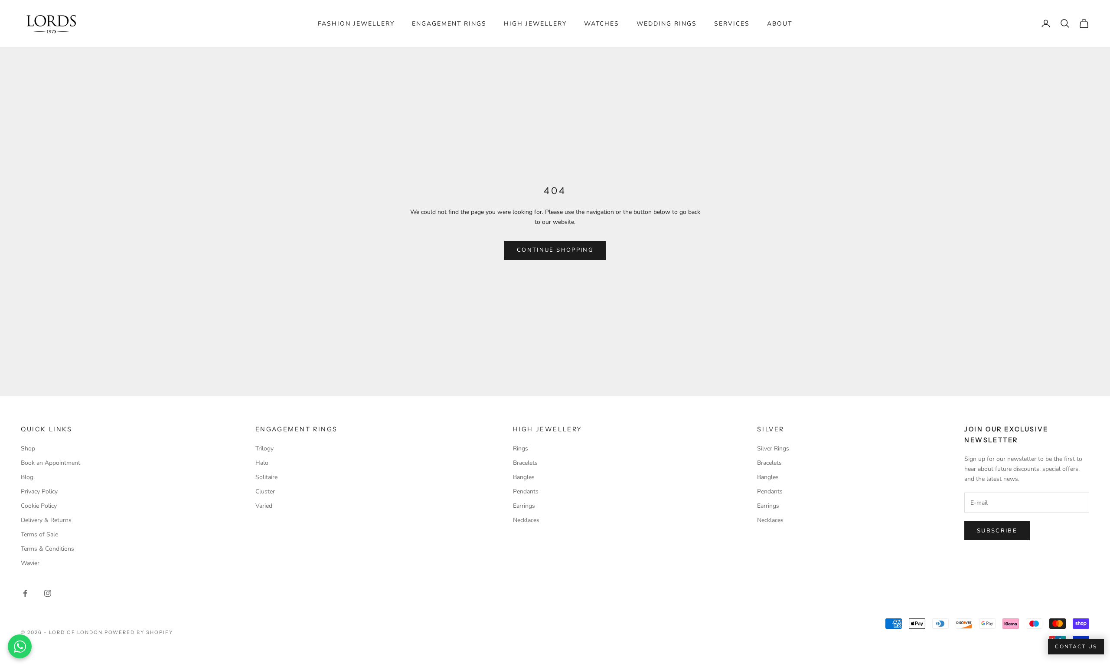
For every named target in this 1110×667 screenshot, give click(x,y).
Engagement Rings (449, 24)
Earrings (524, 506)
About (779, 24)
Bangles (524, 477)
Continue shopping (555, 250)
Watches (601, 24)
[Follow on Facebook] (25, 593)
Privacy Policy (39, 491)
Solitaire (266, 477)
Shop (28, 448)
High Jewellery (535, 24)
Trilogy (264, 448)
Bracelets (525, 463)
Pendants (526, 491)
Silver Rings (773, 448)
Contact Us (1076, 646)
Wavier (30, 563)
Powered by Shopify (138, 632)
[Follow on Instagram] (47, 593)
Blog (27, 477)
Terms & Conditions (47, 549)
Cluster (265, 491)
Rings (520, 448)
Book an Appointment (50, 463)
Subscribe (997, 531)
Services (732, 24)
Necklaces (526, 520)
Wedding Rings (667, 24)
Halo (261, 463)
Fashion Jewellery (356, 24)
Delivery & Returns (46, 520)
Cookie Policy (39, 506)
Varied (263, 506)
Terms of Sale (39, 534)
